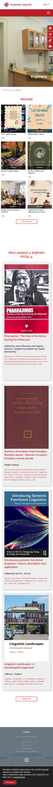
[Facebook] (50, 28)
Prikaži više (26, 699)
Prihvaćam (10, 782)
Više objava (26, 221)
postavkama (19, 777)
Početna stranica (8, 90)
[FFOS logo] (18, 4)
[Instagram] (50, 34)
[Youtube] (50, 46)
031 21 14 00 (26, 742)
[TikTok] (50, 40)
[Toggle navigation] (48, 12)
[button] (46, 4)
